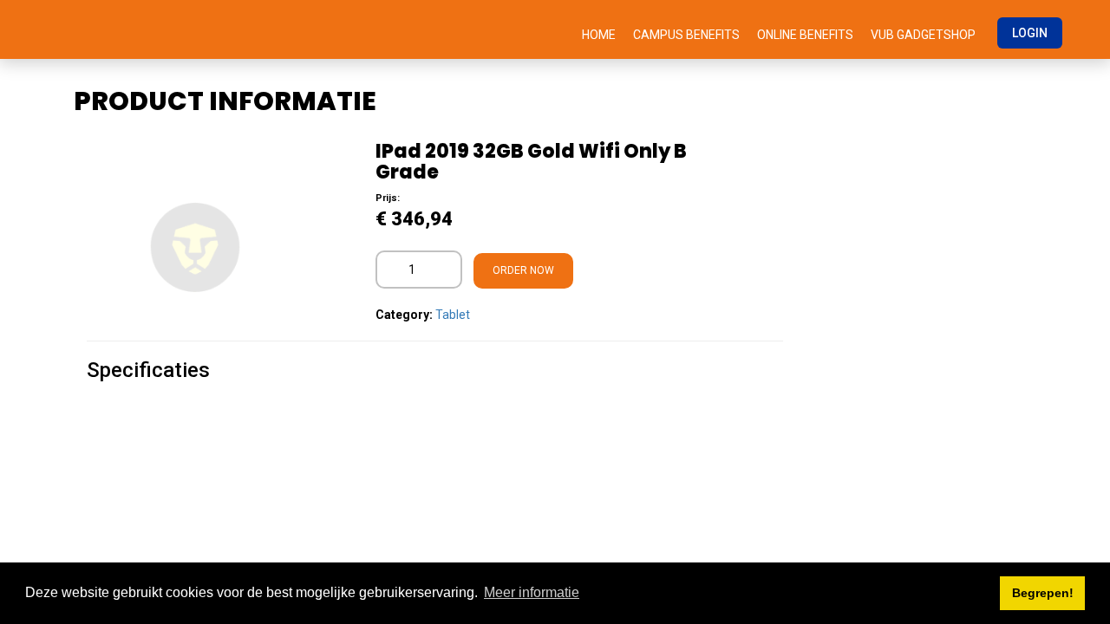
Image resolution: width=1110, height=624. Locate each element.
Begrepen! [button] (1043, 593)
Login (1030, 33)
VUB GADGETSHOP (923, 35)
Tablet (452, 315)
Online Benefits (805, 35)
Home (599, 35)
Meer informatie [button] (531, 592)
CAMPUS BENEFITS (686, 35)
